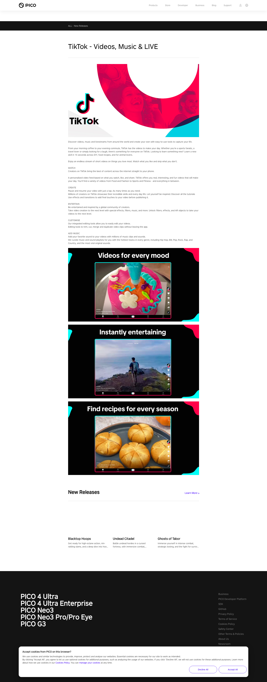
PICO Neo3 (37, 610)
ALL (70, 25)
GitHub (222, 609)
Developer (183, 5)
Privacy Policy (226, 614)
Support (227, 5)
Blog (214, 5)
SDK (220, 604)
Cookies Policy (226, 624)
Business (199, 5)
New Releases (81, 25)
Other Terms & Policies (231, 634)
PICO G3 (33, 623)
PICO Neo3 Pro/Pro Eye (56, 616)
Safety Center (226, 629)
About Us (223, 639)
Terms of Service (227, 619)
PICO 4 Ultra (39, 596)
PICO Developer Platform (232, 599)
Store (167, 5)
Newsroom (224, 644)
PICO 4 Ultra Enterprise (57, 603)
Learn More (191, 493)
